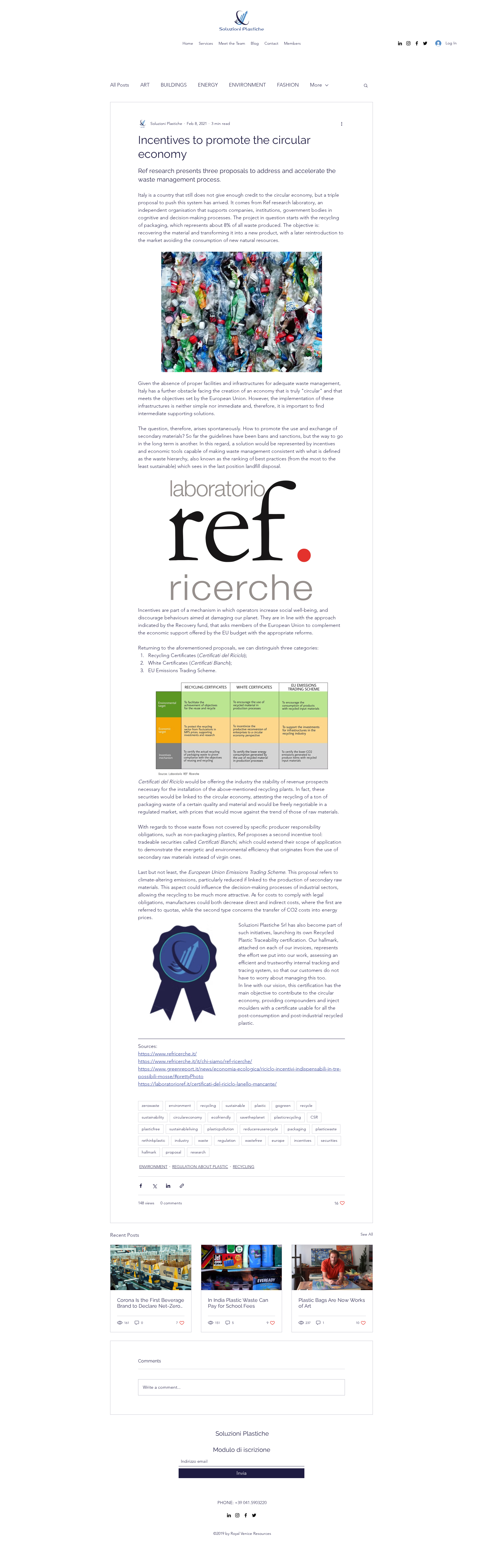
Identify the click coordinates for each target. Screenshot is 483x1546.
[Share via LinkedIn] (168, 1185)
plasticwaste (326, 1128)
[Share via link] (181, 1185)
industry (182, 1140)
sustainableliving (183, 1128)
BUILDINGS (174, 85)
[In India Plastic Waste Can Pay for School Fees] (241, 1267)
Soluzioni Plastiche (242, 1433)
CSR (314, 1117)
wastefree (253, 1140)
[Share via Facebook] (140, 1185)
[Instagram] (408, 43)
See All (367, 1234)
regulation (227, 1140)
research (198, 1152)
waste (203, 1140)
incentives (302, 1140)
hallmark (149, 1152)
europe (278, 1140)
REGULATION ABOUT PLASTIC (200, 1166)
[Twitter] (425, 43)
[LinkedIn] (400, 43)
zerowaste (150, 1105)
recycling (208, 1105)
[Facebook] (417, 43)
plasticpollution (220, 1128)
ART (145, 85)
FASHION (288, 85)
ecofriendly (221, 1117)
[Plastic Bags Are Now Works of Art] (332, 1267)
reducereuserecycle (260, 1128)
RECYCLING (243, 1166)
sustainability (153, 1117)
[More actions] (341, 123)
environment (180, 1105)
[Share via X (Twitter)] (154, 1185)
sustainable (235, 1105)
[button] (365, 85)
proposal (173, 1152)
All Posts (119, 85)
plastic (260, 1105)
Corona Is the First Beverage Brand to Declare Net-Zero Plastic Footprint (150, 1303)
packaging (297, 1128)
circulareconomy (187, 1117)
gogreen (283, 1105)
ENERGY (208, 85)
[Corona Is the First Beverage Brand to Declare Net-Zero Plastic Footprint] (150, 1267)
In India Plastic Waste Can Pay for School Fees (238, 1303)
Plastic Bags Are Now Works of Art (332, 1303)
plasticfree (151, 1128)
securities (329, 1140)
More (316, 85)
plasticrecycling (287, 1117)
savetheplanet (252, 1117)
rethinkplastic (153, 1140)
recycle (306, 1105)
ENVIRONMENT (247, 85)
